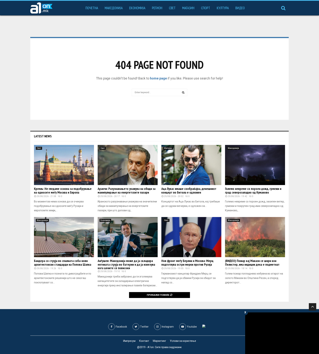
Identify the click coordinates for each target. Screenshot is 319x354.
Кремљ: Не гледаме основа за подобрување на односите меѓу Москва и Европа (63, 190)
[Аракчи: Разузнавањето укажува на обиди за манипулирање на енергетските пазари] (128, 165)
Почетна (91, 8)
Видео (240, 8)
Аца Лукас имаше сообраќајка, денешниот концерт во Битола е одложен (188, 190)
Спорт (205, 8)
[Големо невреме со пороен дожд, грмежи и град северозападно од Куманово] (255, 165)
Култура (223, 8)
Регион (157, 8)
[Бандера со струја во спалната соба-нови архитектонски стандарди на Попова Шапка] (64, 237)
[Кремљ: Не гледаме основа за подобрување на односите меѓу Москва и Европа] (64, 165)
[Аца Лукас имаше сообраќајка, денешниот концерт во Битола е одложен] (191, 165)
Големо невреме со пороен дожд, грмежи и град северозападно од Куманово (253, 190)
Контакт (144, 340)
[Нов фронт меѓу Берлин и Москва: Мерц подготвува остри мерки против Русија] (191, 237)
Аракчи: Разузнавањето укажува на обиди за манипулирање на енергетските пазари (126, 190)
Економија (137, 8)
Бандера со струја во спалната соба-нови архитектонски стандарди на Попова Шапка (62, 263)
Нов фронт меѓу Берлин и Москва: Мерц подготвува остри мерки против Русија (187, 263)
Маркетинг (159, 340)
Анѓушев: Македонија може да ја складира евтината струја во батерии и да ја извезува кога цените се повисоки (126, 264)
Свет (172, 8)
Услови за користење (183, 340)
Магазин (188, 8)
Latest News (43, 136)
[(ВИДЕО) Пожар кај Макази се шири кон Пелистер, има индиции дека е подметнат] (255, 237)
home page (158, 78)
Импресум (129, 340)
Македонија (114, 8)
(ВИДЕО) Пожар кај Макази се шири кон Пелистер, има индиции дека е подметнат (252, 263)
